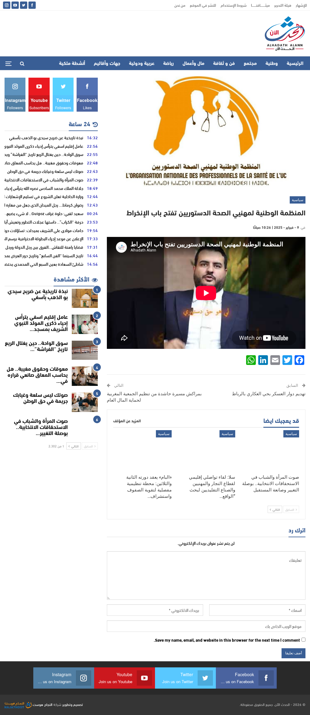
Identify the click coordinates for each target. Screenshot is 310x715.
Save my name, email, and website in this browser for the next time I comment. (227, 640)
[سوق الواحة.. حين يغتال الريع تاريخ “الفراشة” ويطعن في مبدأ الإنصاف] (85, 350)
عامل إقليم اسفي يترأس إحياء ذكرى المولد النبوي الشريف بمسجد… (41, 323)
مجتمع (250, 63)
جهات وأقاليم (107, 63)
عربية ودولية (141, 63)
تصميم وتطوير (72, 704)
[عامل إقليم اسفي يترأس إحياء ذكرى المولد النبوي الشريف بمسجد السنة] (85, 324)
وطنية (271, 63)
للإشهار (301, 5)
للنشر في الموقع (203, 5)
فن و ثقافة (224, 63)
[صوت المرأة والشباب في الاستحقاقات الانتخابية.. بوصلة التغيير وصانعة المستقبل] (270, 450)
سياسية (297, 200)
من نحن (179, 5)
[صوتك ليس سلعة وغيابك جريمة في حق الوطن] (85, 402)
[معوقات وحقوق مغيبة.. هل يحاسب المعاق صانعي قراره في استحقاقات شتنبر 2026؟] (85, 376)
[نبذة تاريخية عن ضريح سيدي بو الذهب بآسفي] (85, 298)
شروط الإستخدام (233, 5)
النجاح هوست (42, 704)
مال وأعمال (193, 63)
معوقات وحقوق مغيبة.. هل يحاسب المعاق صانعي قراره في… (37, 375)
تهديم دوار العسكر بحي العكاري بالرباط (268, 393)
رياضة (168, 63)
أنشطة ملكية (72, 63)
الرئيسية (295, 63)
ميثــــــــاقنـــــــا (260, 5)
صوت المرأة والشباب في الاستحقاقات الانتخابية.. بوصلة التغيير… (41, 428)
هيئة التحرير (282, 5)
